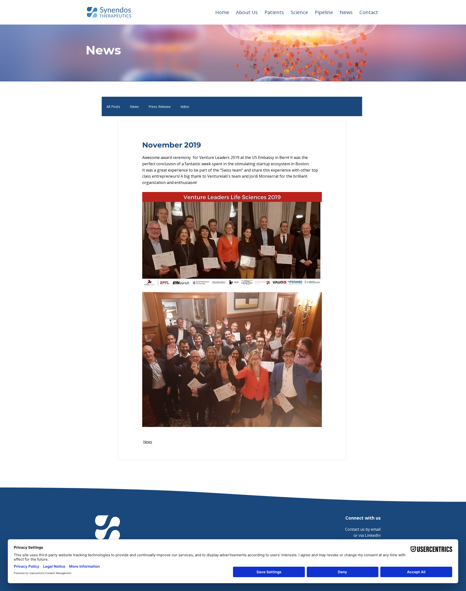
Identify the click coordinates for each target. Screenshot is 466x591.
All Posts (113, 106)
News (134, 106)
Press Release (160, 106)
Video (184, 106)
